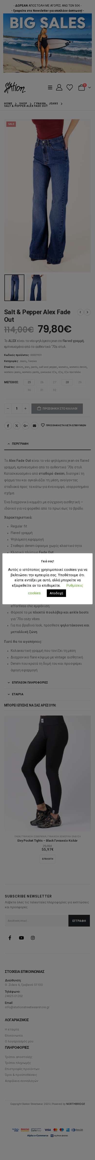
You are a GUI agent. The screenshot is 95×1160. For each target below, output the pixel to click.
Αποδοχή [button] (56, 593)
